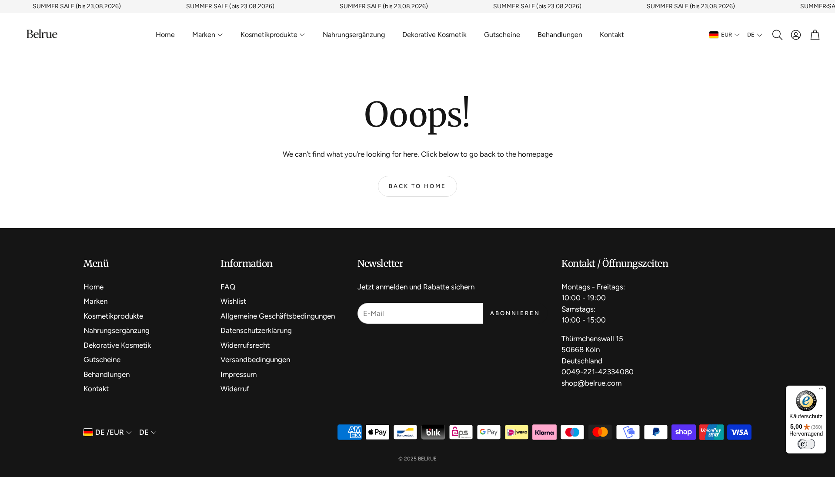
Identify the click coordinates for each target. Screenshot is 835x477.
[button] (777, 35)
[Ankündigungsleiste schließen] (826, 6)
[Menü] (821, 391)
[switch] (806, 444)
